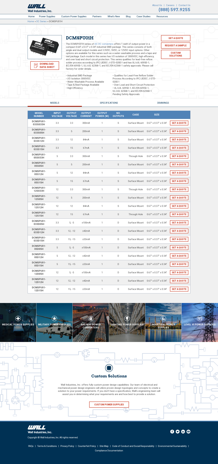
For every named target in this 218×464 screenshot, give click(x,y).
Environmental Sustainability (172, 446)
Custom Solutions (175, 54)
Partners (97, 16)
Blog (128, 16)
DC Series (41, 21)
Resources (162, 16)
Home (31, 16)
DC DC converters (104, 43)
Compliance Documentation (109, 450)
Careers (170, 5)
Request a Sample (176, 45)
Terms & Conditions (47, 446)
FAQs (31, 446)
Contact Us (184, 5)
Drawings (163, 102)
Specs (109, 102)
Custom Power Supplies (73, 16)
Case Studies (143, 16)
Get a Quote (176, 38)
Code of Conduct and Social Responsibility (133, 446)
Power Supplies (47, 16)
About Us (157, 5)
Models (54, 102)
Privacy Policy (67, 446)
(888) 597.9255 (174, 9)
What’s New (114, 16)
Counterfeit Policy (87, 446)
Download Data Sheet (47, 65)
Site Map (104, 446)
